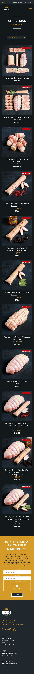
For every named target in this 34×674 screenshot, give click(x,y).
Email (17, 575)
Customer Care (8, 655)
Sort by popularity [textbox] (14, 37)
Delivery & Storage (9, 653)
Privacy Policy (7, 662)
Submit (17, 594)
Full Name (17, 569)
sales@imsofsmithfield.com (13, 625)
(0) (31, 2)
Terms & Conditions (9, 664)
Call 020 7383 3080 (9, 620)
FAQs (4, 651)
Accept (17, 588)
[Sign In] (25, 2)
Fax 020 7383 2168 (8, 622)
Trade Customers (16, 2)
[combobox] (16, 37)
